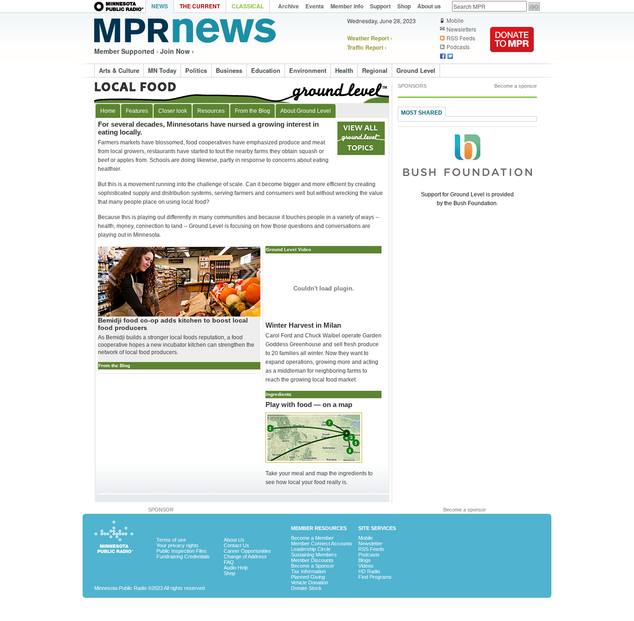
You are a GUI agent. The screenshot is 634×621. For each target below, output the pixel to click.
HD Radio (369, 571)
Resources (211, 111)
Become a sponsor (515, 86)
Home (108, 111)
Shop (229, 573)
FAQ (229, 562)
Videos (366, 566)
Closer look (172, 111)
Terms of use (171, 540)
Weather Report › (369, 38)
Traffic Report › (367, 47)
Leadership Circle (310, 549)
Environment (307, 70)
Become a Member (312, 538)
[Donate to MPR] (512, 58)
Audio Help (236, 567)
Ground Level (415, 70)
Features (137, 111)
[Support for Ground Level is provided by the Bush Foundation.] (467, 182)
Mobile (455, 20)
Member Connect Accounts (321, 543)
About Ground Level (305, 111)
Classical (248, 6)
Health (344, 70)
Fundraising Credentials (183, 556)
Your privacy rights (177, 545)
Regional (375, 70)
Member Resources (319, 528)
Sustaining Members (314, 554)
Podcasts (458, 47)
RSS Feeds (460, 38)
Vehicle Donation (309, 582)
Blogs (364, 560)
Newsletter (370, 543)
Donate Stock (306, 588)
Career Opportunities (247, 551)
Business (229, 70)
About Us (234, 540)
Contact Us (236, 545)
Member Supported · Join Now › (144, 51)
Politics (196, 70)
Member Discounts (312, 560)
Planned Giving (308, 577)
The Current (200, 6)
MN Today (162, 70)
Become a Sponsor (312, 566)
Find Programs (375, 577)
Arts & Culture (119, 70)
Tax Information (308, 571)
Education (265, 70)
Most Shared (421, 113)
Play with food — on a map (308, 404)
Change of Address (245, 556)
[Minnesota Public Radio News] (185, 30)
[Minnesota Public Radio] (119, 7)
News (159, 6)
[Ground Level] (241, 92)
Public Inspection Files (181, 551)
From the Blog (252, 111)
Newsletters (461, 29)
